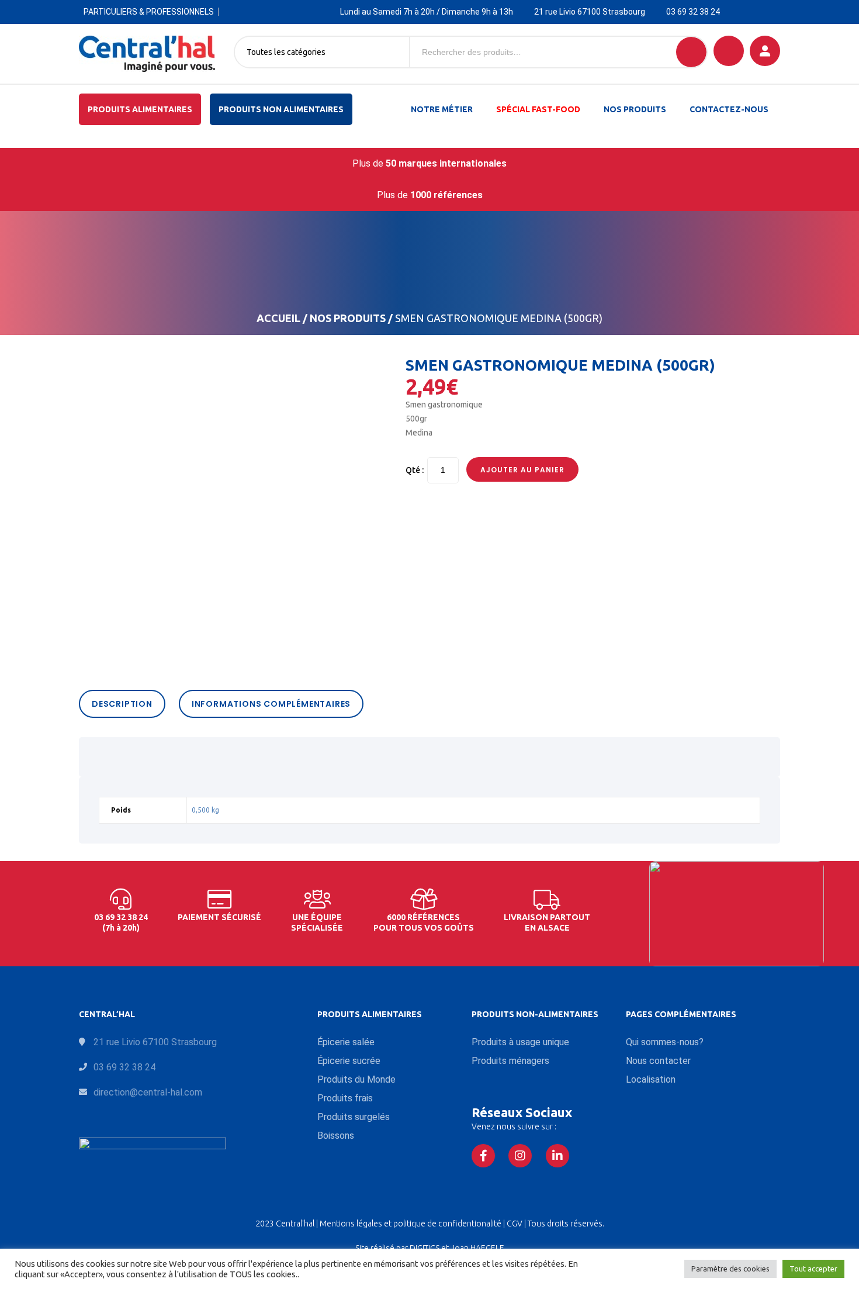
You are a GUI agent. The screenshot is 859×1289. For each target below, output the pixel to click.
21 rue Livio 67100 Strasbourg (589, 11)
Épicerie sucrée (348, 1060)
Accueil (278, 318)
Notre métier (442, 109)
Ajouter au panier (522, 470)
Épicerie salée (346, 1042)
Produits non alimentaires (281, 109)
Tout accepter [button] (813, 1268)
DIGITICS (424, 1248)
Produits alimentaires (140, 109)
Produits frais (345, 1098)
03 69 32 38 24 (693, 11)
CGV (515, 1223)
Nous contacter (658, 1060)
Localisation (651, 1079)
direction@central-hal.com (147, 1092)
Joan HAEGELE (477, 1248)
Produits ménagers (510, 1060)
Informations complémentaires (271, 704)
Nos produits (635, 109)
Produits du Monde (356, 1079)
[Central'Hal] (147, 54)
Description (122, 704)
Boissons (335, 1135)
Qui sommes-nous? (665, 1042)
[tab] (125, 704)
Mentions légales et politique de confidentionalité (411, 1223)
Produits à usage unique (520, 1042)
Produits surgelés (353, 1116)
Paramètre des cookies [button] (730, 1268)
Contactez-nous (729, 109)
